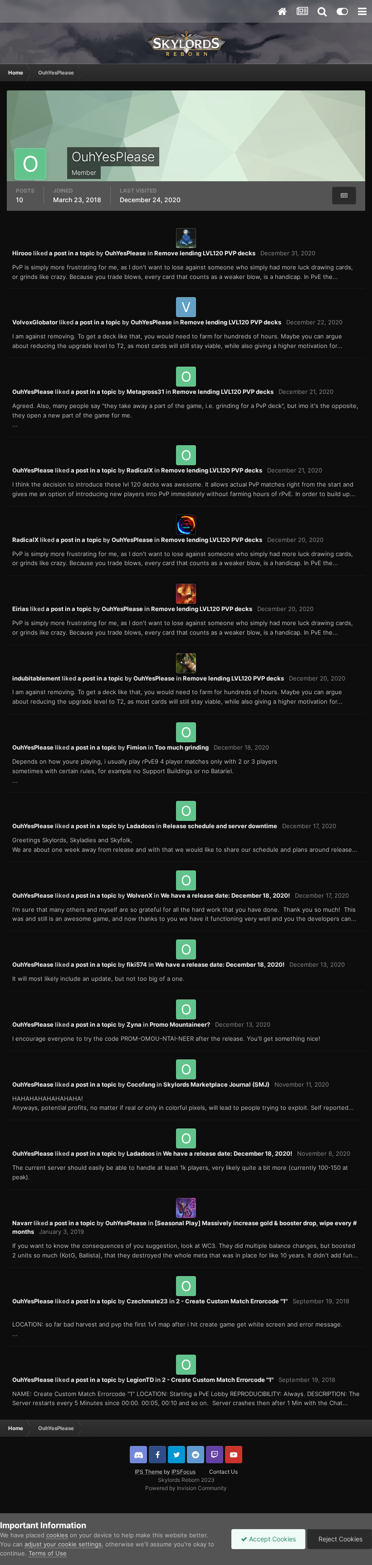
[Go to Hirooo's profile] (186, 238)
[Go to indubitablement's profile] (186, 663)
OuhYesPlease (125, 253)
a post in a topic (72, 253)
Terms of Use (48, 1553)
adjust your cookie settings (63, 1544)
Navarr (22, 1223)
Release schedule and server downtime (220, 826)
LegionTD (140, 1379)
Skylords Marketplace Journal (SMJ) (216, 1084)
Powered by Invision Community (186, 1488)
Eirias (20, 608)
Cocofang (141, 1084)
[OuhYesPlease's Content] (344, 195)
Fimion (137, 747)
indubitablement (36, 678)
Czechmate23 (147, 1301)
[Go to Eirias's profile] (186, 594)
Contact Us (223, 1471)
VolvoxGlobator (35, 322)
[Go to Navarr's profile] (186, 1208)
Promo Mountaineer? (180, 1024)
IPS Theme (148, 1471)
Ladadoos (141, 826)
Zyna (134, 1024)
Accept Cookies (271, 1539)
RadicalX (140, 470)
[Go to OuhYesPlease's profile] (186, 377)
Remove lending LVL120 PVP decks (204, 253)
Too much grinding (182, 747)
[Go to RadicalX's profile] (186, 525)
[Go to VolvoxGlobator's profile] (186, 307)
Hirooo (22, 253)
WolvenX (139, 895)
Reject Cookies (339, 1539)
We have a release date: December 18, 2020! (225, 895)
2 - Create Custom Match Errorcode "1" (232, 1301)
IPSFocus (183, 1471)
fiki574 (137, 964)
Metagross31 (145, 391)
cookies (57, 1535)
